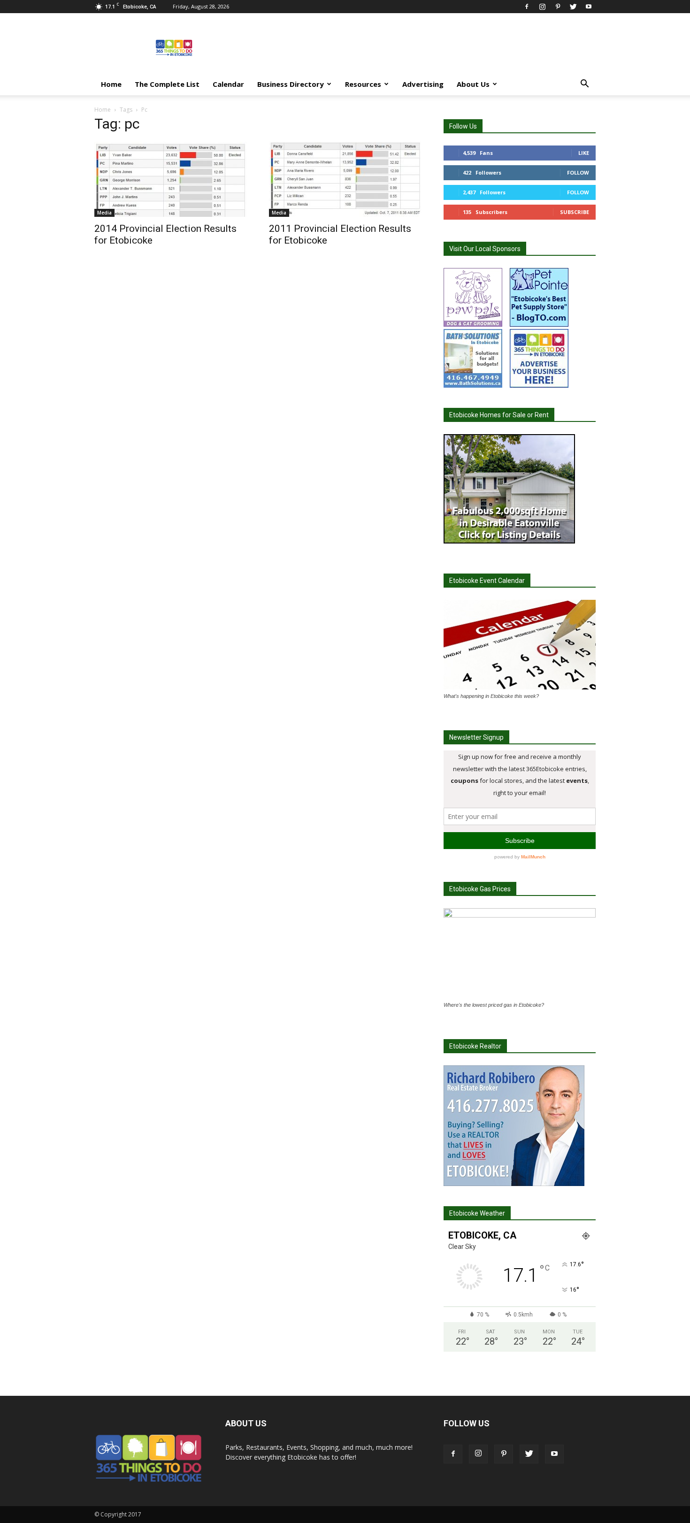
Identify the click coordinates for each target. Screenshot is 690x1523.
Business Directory (290, 84)
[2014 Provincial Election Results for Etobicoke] (170, 179)
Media (104, 212)
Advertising (423, 84)
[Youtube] (589, 6)
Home (111, 84)
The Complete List (167, 84)
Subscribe (574, 211)
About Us (473, 84)
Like (583, 152)
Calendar (228, 84)
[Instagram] (542, 6)
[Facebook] (527, 6)
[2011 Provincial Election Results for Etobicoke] (345, 179)
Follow (578, 172)
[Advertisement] (425, 47)
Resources (363, 84)
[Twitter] (573, 6)
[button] (584, 84)
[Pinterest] (558, 6)
